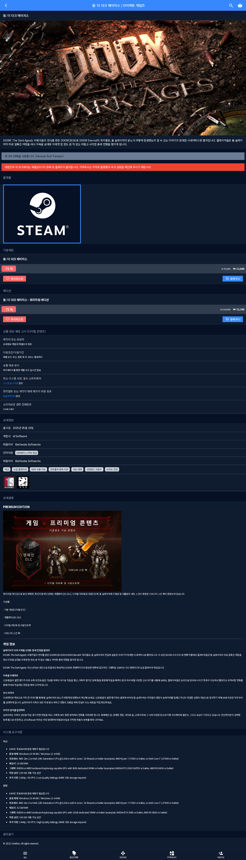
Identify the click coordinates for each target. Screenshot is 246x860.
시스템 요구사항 (10, 383)
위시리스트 (17, 279)
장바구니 (235, 279)
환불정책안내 (9, 396)
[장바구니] (240, 5)
